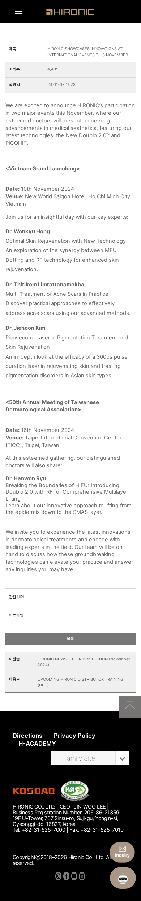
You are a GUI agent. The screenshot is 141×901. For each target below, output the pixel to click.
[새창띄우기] (75, 799)
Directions (27, 735)
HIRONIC (70, 12)
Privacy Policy (74, 735)
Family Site (79, 758)
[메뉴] (18, 11)
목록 (70, 638)
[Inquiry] (122, 852)
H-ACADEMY (37, 743)
